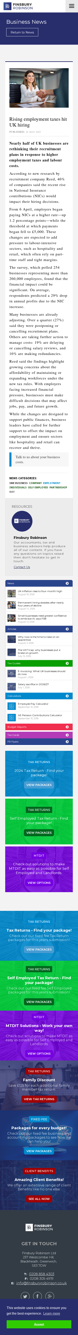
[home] (17, 6)
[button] (72, 6)
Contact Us (22, 567)
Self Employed (38, 487)
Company (35, 483)
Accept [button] (39, 1324)
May (12, 491)
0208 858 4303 (41, 1274)
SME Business (18, 483)
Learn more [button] (51, 1313)
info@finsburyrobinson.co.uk (41, 1283)
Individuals (18, 487)
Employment (52, 483)
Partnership (58, 487)
